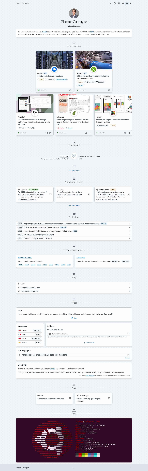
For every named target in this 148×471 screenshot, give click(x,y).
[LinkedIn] (119, 3)
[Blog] (111, 3)
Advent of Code (25, 258)
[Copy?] (128, 333)
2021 (45, 265)
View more (75, 170)
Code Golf (81, 258)
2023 (33, 265)
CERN (44, 32)
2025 (21, 265)
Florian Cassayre (22, 3)
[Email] (123, 3)
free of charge (90, 375)
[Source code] (74, 467)
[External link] (50, 132)
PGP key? (127, 358)
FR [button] (130, 3)
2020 (51, 265)
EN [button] (127, 3)
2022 (39, 265)
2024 (27, 265)
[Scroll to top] (130, 467)
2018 (63, 265)
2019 (57, 265)
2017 (69, 265)
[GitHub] (115, 3)
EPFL (92, 32)
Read (75, 318)
